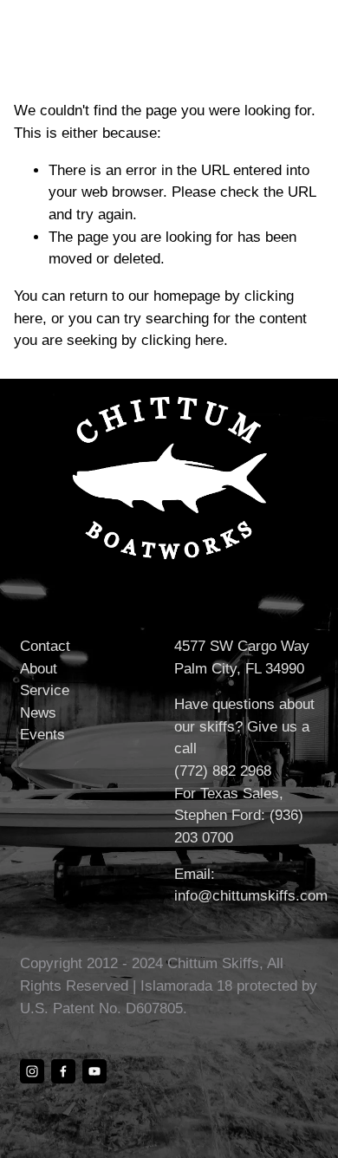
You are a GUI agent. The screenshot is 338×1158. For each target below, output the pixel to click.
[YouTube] (94, 1071)
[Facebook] (63, 1071)
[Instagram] (32, 1071)
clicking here (182, 340)
